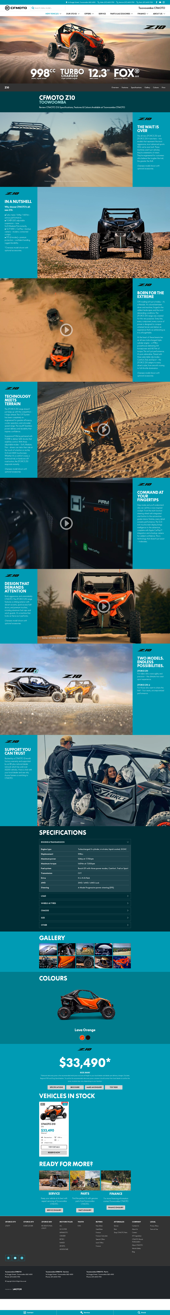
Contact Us (135, 1226)
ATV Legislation (136, 1236)
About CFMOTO (137, 1245)
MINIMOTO (64, 1232)
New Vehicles (52, 14)
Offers (87, 14)
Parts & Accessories (120, 14)
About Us (157, 14)
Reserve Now (54, 1153)
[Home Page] (16, 8)
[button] (48, 949)
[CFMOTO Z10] (54, 1111)
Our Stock (71, 14)
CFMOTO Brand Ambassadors (137, 1240)
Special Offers (100, 1239)
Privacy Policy (154, 1226)
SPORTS (62, 1246)
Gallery (147, 87)
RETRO (62, 1239)
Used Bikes (99, 1229)
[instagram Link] (163, 2)
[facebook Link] (156, 2)
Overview (115, 87)
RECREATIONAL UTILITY (46, 1227)
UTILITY (7, 1226)
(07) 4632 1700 (15, 1277)
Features (125, 87)
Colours (156, 87)
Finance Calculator (102, 1236)
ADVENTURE (64, 1249)
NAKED (62, 1243)
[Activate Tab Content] (82, 1037)
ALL (61, 1226)
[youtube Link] (160, 2)
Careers (134, 1232)
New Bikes (99, 1226)
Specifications (136, 87)
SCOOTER (63, 1229)
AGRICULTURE (28, 1226)
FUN (79, 1226)
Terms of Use (154, 1229)
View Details (54, 1147)
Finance (142, 14)
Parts (115, 1229)
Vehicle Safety (136, 1248)
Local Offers (99, 1243)
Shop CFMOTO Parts (120, 1232)
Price (163, 87)
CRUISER (62, 1236)
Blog (133, 1252)
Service (102, 14)
